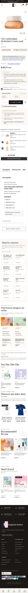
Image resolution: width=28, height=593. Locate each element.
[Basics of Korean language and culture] (7, 482)
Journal (16, 559)
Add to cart (17, 102)
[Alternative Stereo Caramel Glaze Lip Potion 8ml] (7, 444)
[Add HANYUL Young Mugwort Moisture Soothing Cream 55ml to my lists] (8, 378)
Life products (4, 551)
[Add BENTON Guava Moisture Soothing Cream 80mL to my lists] (22, 378)
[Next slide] (25, 411)
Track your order (18, 542)
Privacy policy (18, 562)
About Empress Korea (6, 559)
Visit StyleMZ (5, 396)
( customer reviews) (14, 63)
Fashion (3, 548)
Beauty (3, 544)
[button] (5, 378)
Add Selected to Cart (14, 158)
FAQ (16, 551)
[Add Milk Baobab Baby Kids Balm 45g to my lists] (22, 486)
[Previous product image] (2, 22)
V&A (2, 44)
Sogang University (5, 489)
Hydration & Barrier (6, 49)
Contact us (17, 553)
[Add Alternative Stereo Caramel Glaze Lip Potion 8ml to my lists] (8, 449)
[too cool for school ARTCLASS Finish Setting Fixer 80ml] (20, 444)
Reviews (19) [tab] (16, 169)
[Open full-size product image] (25, 12)
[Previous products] (21, 433)
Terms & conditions (6, 562)
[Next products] (25, 433)
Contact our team (6, 535)
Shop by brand (5, 553)
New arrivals (4, 542)
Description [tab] (6, 169)
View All (3, 367)
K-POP (3, 546)
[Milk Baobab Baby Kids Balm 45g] (20, 482)
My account (4, 564)
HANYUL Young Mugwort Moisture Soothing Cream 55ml (6, 384)
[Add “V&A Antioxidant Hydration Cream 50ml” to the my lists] (25, 102)
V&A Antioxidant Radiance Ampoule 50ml (18, 141)
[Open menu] (2, 5)
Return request (18, 544)
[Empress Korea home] (14, 5)
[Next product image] (25, 22)
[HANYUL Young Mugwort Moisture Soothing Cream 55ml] (7, 375)
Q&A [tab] (24, 169)
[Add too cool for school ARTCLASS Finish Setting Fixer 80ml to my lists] (22, 449)
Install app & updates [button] (14, 583)
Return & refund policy (19, 546)
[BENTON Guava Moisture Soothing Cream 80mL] (21, 375)
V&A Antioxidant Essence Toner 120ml (17, 147)
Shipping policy (18, 548)
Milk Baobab (17, 489)
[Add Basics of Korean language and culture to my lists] (8, 486)
